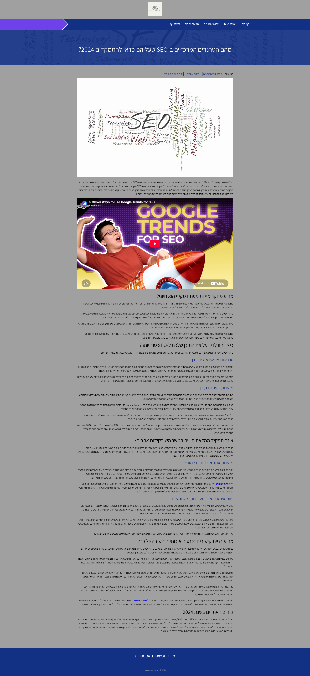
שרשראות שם (211, 24)
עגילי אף (175, 24)
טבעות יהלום (192, 24)
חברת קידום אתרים (212, 74)
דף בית (245, 24)
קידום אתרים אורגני (173, 74)
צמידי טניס (230, 24)
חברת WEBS (140, 600)
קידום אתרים (193, 74)
